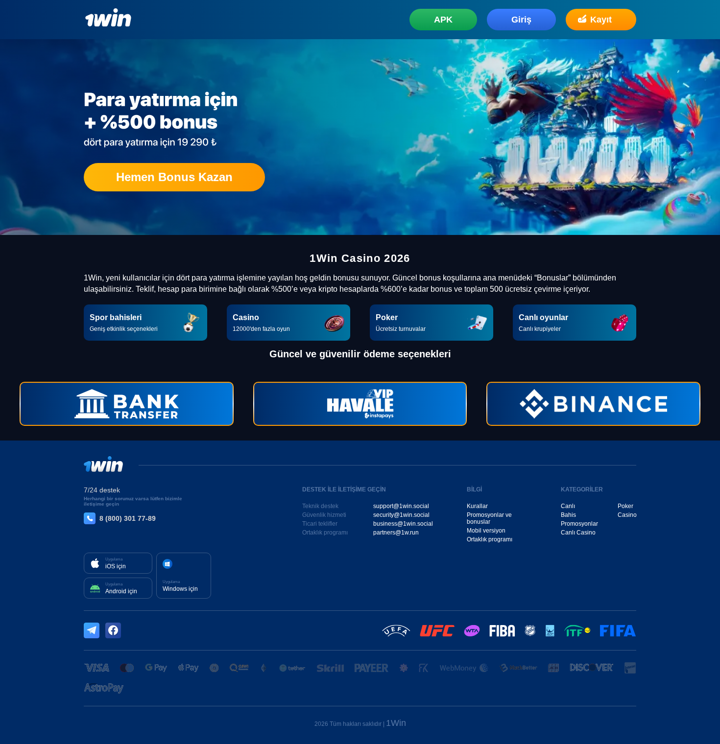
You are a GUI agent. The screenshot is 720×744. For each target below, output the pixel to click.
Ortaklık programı (489, 539)
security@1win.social (401, 515)
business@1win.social (403, 523)
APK (443, 19)
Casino (627, 515)
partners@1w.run (396, 532)
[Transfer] (127, 404)
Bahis (568, 515)
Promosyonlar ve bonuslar (489, 518)
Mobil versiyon (486, 530)
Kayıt (601, 19)
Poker (625, 506)
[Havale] (360, 404)
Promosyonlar (579, 523)
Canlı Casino (578, 532)
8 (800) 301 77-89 (127, 518)
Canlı (568, 506)
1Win (396, 723)
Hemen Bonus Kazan (174, 177)
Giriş (521, 19)
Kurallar (477, 506)
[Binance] (593, 404)
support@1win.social (401, 506)
